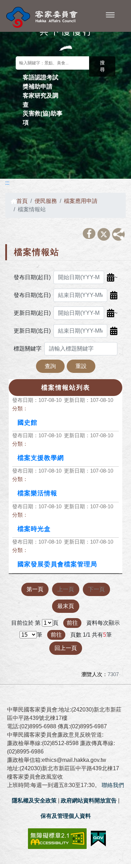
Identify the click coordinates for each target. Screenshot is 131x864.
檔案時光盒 (34, 528)
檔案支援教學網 (40, 457)
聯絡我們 (113, 785)
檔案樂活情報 (37, 493)
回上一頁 (65, 648)
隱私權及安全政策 (34, 800)
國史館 (27, 422)
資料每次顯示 (103, 623)
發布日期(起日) (32, 277)
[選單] (110, 14)
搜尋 (102, 66)
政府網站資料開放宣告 (89, 800)
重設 (81, 366)
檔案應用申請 (80, 201)
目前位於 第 (26, 623)
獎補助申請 (37, 86)
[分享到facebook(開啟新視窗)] (89, 233)
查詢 (50, 366)
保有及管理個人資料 (66, 816)
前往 (72, 623)
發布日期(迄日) (32, 295)
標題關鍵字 (28, 349)
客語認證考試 (40, 77)
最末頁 (65, 606)
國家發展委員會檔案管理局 (57, 564)
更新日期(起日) (32, 313)
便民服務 (46, 201)
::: (7, 183)
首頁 (22, 201)
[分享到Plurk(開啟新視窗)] (118, 234)
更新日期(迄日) (32, 331)
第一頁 (35, 589)
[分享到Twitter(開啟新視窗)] (103, 234)
